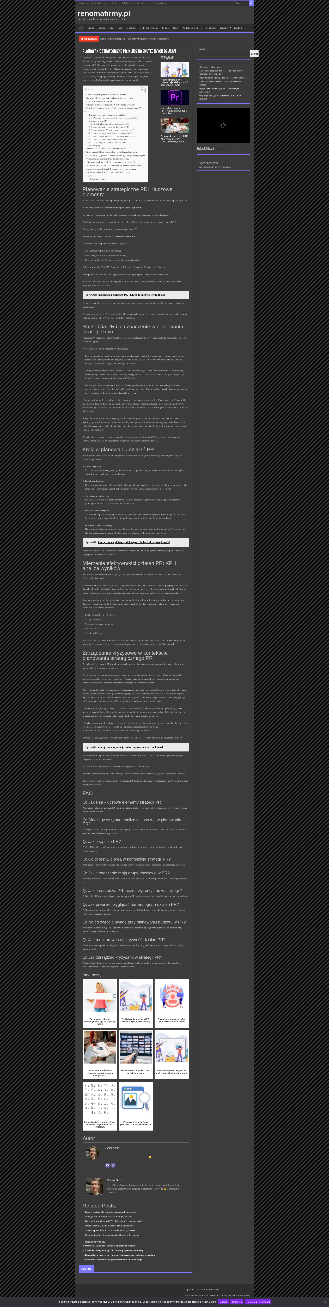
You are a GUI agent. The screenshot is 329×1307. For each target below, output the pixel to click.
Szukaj (202, 49)
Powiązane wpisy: (99, 179)
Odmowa (237, 1302)
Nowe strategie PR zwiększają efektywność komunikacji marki (174, 82)
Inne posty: (96, 146)
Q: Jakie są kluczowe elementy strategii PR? (108, 115)
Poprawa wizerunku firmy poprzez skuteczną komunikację (113, 1259)
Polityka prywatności (258, 1302)
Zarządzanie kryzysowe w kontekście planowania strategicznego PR (113, 108)
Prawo (176, 28)
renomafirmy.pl (104, 13)
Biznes (91, 28)
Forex (111, 28)
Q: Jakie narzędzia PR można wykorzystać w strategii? (112, 130)
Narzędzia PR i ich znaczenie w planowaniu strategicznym (109, 98)
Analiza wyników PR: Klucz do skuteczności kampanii (109, 172)
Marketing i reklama (148, 28)
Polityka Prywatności (130, 3)
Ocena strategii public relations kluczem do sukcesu (108, 159)
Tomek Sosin (112, 1147)
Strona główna (160, 3)
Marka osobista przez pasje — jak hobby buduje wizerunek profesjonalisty (134, 38)
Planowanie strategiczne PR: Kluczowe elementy (106, 95)
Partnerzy (224, 28)
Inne (120, 28)
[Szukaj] (251, 3)
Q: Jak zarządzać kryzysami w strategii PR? (109, 142)
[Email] (107, 1165)
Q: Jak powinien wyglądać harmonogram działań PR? (112, 133)
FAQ (88, 112)
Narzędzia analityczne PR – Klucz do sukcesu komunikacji (174, 111)
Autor (89, 176)
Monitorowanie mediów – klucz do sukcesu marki (106, 149)
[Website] (113, 1165)
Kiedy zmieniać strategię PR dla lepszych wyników (222, 77)
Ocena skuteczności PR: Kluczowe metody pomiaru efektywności (175, 139)
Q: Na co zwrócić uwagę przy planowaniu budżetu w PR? (114, 136)
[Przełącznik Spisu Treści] (141, 90)
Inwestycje (131, 28)
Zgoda (223, 1302)
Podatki (165, 28)
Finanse (101, 28)
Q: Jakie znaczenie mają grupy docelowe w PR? (110, 127)
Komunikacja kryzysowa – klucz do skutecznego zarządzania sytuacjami (115, 155)
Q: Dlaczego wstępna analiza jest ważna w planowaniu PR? (114, 118)
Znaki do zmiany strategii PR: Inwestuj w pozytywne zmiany (112, 169)
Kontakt (115, 3)
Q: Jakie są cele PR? (99, 121)
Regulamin (146, 3)
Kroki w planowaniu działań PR (99, 102)
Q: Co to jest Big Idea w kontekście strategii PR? (110, 124)
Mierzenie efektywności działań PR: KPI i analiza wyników (110, 105)
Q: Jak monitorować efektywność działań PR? (109, 139)
